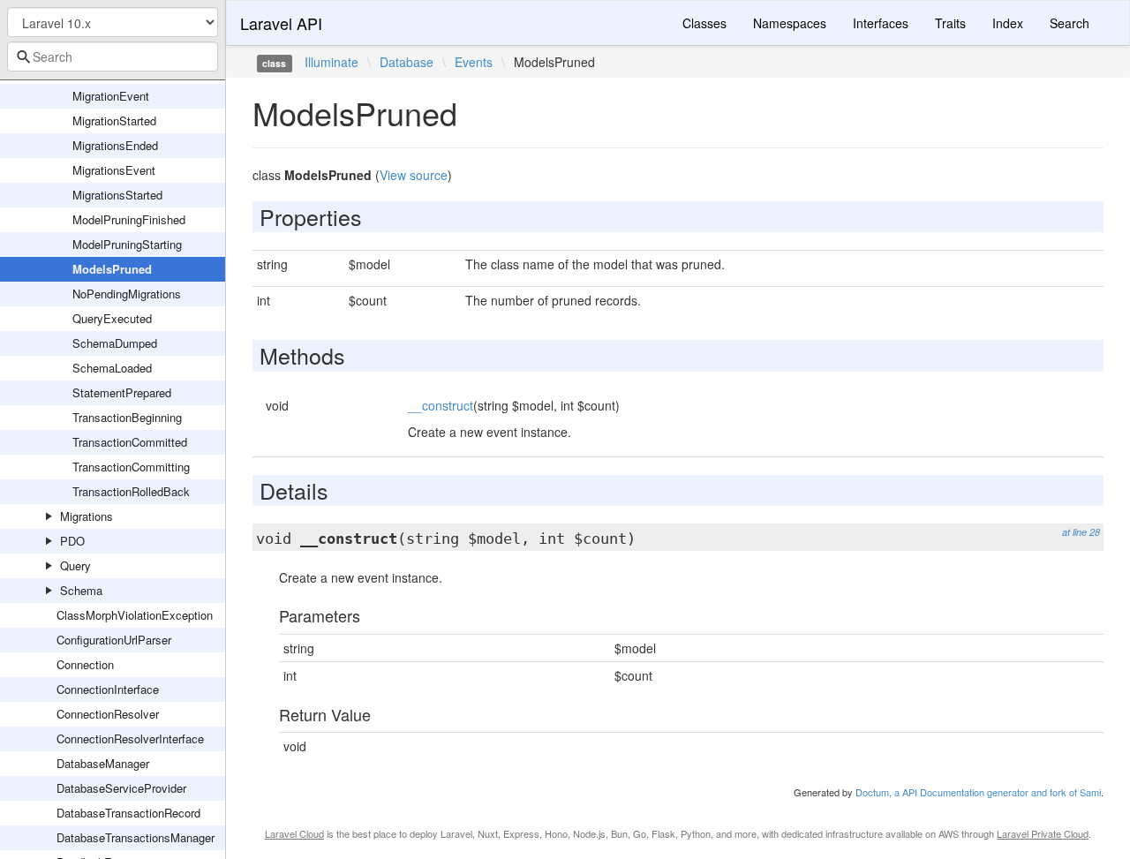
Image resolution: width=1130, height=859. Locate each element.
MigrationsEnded (115, 145)
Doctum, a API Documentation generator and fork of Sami (978, 792)
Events (474, 62)
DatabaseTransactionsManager (135, 837)
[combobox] (112, 56)
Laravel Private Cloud (1043, 833)
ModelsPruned (112, 268)
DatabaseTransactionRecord (128, 812)
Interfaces (880, 23)
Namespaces (789, 23)
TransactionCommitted (129, 441)
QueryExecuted (112, 318)
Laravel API (281, 22)
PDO (72, 540)
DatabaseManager (102, 763)
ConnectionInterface (107, 689)
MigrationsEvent (113, 170)
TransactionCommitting (131, 466)
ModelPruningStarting (127, 244)
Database (406, 62)
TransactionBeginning (127, 417)
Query (75, 565)
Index (1007, 23)
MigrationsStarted (117, 194)
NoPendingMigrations (126, 293)
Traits (950, 23)
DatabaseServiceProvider (121, 788)
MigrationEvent (110, 95)
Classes (704, 23)
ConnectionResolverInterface (130, 738)
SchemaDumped (114, 343)
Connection (85, 664)
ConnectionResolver (107, 713)
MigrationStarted (114, 120)
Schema (81, 590)
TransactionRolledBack (131, 491)
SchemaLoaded (112, 367)
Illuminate (331, 62)
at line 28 (1081, 532)
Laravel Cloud (294, 833)
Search (1069, 23)
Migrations (86, 516)
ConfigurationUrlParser (113, 639)
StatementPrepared (121, 392)
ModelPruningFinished (128, 219)
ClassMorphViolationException (134, 615)
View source (414, 175)
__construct (440, 405)
